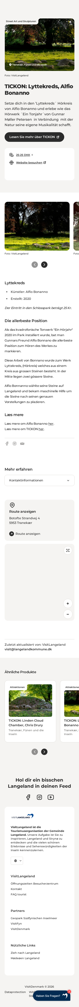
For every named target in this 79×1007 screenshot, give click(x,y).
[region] (39, 582)
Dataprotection (15, 992)
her (50, 423)
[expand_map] (68, 550)
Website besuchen (29, 162)
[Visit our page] (28, 797)
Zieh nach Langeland (25, 953)
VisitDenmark (20, 929)
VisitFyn (16, 923)
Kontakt (16, 889)
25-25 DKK (23, 155)
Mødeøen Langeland (25, 958)
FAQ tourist (18, 894)
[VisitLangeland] (22, 816)
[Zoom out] (67, 614)
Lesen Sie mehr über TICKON (32, 137)
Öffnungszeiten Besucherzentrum (34, 883)
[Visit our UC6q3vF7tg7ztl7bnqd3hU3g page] (50, 797)
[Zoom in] (67, 603)
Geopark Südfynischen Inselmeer (34, 918)
